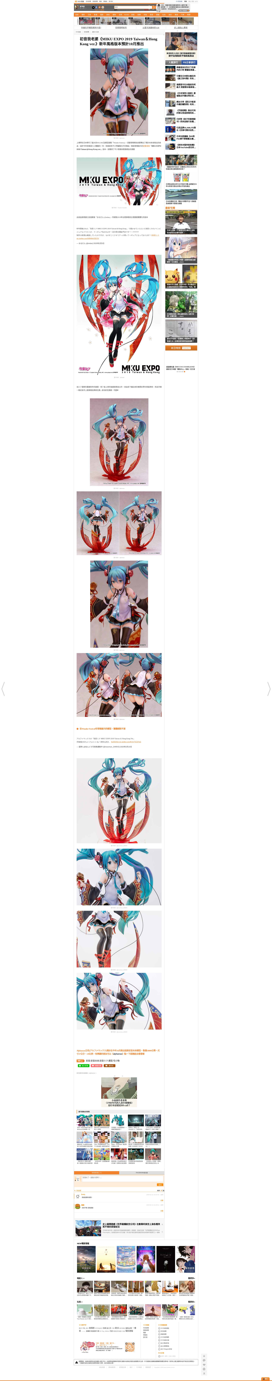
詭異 (133, 15)
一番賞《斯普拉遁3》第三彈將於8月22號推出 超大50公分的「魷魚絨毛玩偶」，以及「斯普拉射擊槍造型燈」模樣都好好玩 (187, 1318)
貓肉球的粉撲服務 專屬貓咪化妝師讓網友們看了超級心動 (187, 1294)
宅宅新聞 (88, 1)
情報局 (105, 1)
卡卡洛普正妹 (165, 1340)
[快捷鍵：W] (204, 1369)
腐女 (87, 1328)
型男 (120, 15)
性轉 (104, 1328)
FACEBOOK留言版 (142, 1172)
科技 (145, 15)
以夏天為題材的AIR (151, 28)
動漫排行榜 (95, 1331)
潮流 (176, 15)
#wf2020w (115, 742)
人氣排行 (173, 62)
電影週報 (129, 1331)
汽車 (182, 15)
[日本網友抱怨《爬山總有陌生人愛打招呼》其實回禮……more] (181, 302)
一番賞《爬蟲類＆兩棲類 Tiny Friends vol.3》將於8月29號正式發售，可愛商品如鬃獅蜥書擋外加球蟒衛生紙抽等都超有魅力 (85, 1318)
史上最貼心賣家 (181, 28)
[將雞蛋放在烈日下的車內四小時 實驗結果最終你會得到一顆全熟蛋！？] (181, 69)
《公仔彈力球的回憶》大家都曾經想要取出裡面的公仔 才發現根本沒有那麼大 (101, 1318)
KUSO (126, 15)
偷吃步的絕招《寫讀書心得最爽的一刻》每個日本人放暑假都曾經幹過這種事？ (181, 340)
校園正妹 (120, 10)
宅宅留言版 (97, 1172)
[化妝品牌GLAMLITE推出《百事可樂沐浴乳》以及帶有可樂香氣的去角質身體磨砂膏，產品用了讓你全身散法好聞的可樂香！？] (181, 129)
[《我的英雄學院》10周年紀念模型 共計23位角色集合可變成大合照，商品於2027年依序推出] (184, 361)
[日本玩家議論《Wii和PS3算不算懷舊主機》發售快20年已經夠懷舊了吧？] (181, 138)
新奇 (108, 15)
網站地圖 (102, 1367)
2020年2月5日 (99, 243)
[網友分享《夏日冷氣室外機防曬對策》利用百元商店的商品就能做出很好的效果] (181, 103)
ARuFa (107, 1331)
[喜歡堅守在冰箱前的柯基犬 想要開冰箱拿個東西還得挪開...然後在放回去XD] (181, 86)
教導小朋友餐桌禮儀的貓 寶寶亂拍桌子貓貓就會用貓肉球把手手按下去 (102, 1294)
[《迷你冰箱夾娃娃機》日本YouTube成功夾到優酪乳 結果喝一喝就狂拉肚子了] (181, 146)
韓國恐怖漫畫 (117, 1331)
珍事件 (136, 10)
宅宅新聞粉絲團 (96, 7)
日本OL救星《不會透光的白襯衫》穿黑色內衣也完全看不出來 (181, 231)
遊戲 (157, 15)
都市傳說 (122, 1328)
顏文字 (146, 10)
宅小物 (116, 1061)
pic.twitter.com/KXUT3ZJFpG (130, 742)
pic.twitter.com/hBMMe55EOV (88, 238)
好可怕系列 (98, 1328)
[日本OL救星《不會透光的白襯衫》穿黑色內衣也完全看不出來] (181, 223)
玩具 (164, 15)
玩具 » (79, 1302)
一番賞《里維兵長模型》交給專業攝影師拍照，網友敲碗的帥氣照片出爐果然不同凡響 (152, 1318)
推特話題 (141, 10)
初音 (88, 1061)
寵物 (114, 15)
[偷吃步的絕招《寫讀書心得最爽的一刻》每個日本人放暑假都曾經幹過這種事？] (181, 332)
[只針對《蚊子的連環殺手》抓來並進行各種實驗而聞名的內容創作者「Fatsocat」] (181, 121)
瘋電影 (92, 1328)
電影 (100, 1)
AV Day (102, 1331)
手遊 (111, 1331)
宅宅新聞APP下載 (102, 7)
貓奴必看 (128, 1328)
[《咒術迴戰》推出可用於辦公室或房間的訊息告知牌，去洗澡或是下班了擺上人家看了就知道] (181, 112)
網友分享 (131, 10)
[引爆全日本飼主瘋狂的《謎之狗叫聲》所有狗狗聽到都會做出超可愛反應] (181, 78)
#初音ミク (155, 235)
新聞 (162, 1356)
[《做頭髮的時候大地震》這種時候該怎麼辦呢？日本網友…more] (181, 248)
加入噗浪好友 (99, 7)
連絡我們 (148, 1367)
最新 (83, 15)
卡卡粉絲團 (179, 1)
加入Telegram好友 (166, 1349)
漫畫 (126, 10)
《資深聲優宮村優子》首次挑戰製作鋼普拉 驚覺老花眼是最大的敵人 (119, 1318)
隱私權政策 (111, 1367)
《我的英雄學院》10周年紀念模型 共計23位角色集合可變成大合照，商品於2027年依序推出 (136, 1318)
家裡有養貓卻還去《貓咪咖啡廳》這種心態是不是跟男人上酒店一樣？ (152, 1294)
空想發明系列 (121, 28)
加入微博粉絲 (165, 1346)
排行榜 (111, 1)
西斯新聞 (95, 1)
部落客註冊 (122, 1367)
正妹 (89, 15)
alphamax (117, 1054)
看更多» (191, 1278)
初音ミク (104, 1061)
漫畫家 (88, 1331)
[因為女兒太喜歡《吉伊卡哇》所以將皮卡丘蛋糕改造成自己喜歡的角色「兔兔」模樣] (181, 278)
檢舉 (162, 1194)
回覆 (162, 1200)
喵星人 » (80, 1278)
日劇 (123, 1331)
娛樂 (139, 15)
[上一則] (3, 689)
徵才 (131, 1367)
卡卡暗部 (139, 1367)
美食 (151, 15)
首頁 (77, 15)
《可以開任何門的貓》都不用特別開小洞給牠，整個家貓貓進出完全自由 (135, 1294)
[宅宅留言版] (204, 1360)
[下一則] (269, 689)
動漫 (95, 15)
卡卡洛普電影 (165, 1337)
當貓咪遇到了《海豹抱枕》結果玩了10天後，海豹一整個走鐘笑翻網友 (170, 1294)
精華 (188, 15)
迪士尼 (151, 10)
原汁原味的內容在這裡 (85, 156)
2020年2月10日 (126, 747)
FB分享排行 (189, 62)
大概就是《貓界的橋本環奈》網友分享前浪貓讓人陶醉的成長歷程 (119, 1294)
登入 (266, 1379)
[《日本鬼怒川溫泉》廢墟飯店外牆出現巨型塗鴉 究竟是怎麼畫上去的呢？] (181, 95)
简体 (185, 1)
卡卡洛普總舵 (165, 1328)
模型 (110, 1061)
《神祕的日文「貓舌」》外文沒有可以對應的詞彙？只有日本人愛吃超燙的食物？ (85, 1294)
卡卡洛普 (78, 32)
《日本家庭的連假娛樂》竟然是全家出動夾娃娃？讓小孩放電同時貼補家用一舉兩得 (169, 1318)
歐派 (117, 1328)
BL (84, 1328)
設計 (170, 15)
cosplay (83, 1331)
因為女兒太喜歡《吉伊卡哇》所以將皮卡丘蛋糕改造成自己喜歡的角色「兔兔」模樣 (181, 286)
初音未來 (95, 1061)
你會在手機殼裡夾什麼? (91, 28)
